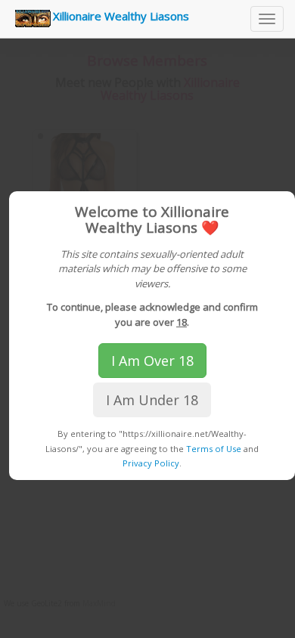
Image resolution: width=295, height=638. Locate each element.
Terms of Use (213, 448)
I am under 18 (152, 400)
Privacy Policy (151, 463)
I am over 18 (152, 361)
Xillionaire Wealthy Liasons (121, 15)
